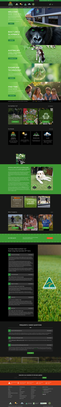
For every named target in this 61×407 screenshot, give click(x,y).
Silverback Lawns (36, 138)
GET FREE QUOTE (12, 238)
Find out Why (12, 95)
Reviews (21, 394)
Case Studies (10, 397)
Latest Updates (10, 395)
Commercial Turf (33, 390)
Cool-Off (47, 138)
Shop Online (15, 121)
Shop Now (11, 40)
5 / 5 (34, 101)
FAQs (20, 390)
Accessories (40, 7)
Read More (15, 227)
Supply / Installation (15, 7)
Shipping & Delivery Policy (23, 395)
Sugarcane (29, 7)
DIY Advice (9, 394)
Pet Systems (21, 7)
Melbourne (23, 186)
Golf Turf (25, 7)
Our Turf (10, 7)
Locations (9, 391)
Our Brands (32, 397)
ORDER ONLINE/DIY (44, 202)
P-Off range (36, 348)
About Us (44, 7)
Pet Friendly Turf (13, 58)
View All (52, 212)
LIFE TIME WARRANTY (30, 202)
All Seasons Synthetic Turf (13, 138)
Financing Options (22, 391)
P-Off (25, 137)
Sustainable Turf (35, 7)
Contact (11, 23)
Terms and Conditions (23, 397)
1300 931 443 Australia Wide (47, 391)
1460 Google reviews (39, 101)
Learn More (12, 78)
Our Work (48, 7)
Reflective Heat (22, 398)
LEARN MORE (17, 203)
